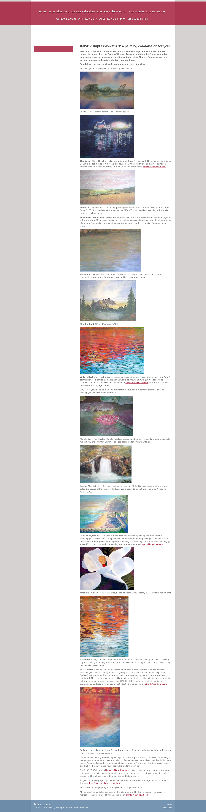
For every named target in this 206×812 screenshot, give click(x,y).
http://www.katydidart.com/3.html (104, 783)
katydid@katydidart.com (154, 166)
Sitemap (47, 804)
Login (169, 804)
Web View (167, 807)
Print (39, 804)
